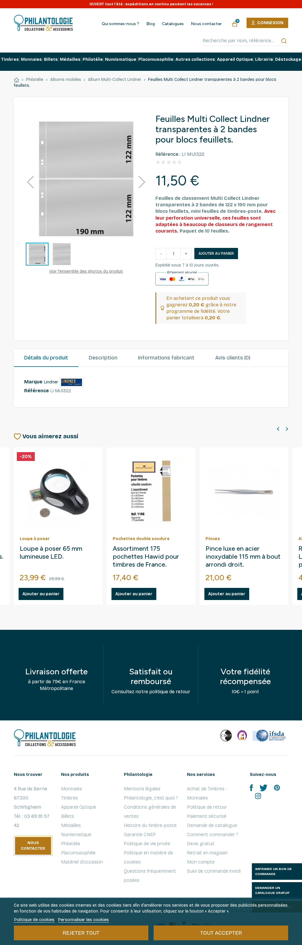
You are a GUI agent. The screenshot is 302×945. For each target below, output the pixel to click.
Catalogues (173, 24)
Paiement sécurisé (206, 816)
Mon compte (201, 862)
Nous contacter (206, 24)
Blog (150, 24)
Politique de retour (207, 807)
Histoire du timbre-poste (150, 825)
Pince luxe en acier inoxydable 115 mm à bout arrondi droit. (243, 556)
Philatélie (70, 843)
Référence (36, 390)
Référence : (167, 154)
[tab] (46, 358)
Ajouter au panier (216, 253)
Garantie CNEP (140, 834)
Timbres (69, 798)
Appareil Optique (78, 807)
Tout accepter (221, 933)
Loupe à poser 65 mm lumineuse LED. (51, 552)
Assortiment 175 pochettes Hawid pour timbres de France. (146, 556)
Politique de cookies (34, 919)
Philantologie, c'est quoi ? (151, 798)
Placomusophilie (78, 853)
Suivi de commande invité (214, 871)
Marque (33, 382)
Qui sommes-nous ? (120, 24)
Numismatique (76, 834)
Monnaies (71, 789)
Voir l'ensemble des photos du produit (86, 271)
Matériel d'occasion (82, 862)
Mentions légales (142, 789)
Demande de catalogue (212, 825)
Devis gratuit (201, 843)
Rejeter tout (81, 933)
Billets (67, 816)
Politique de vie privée (147, 843)
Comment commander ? (212, 834)
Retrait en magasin (207, 853)
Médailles (71, 825)
